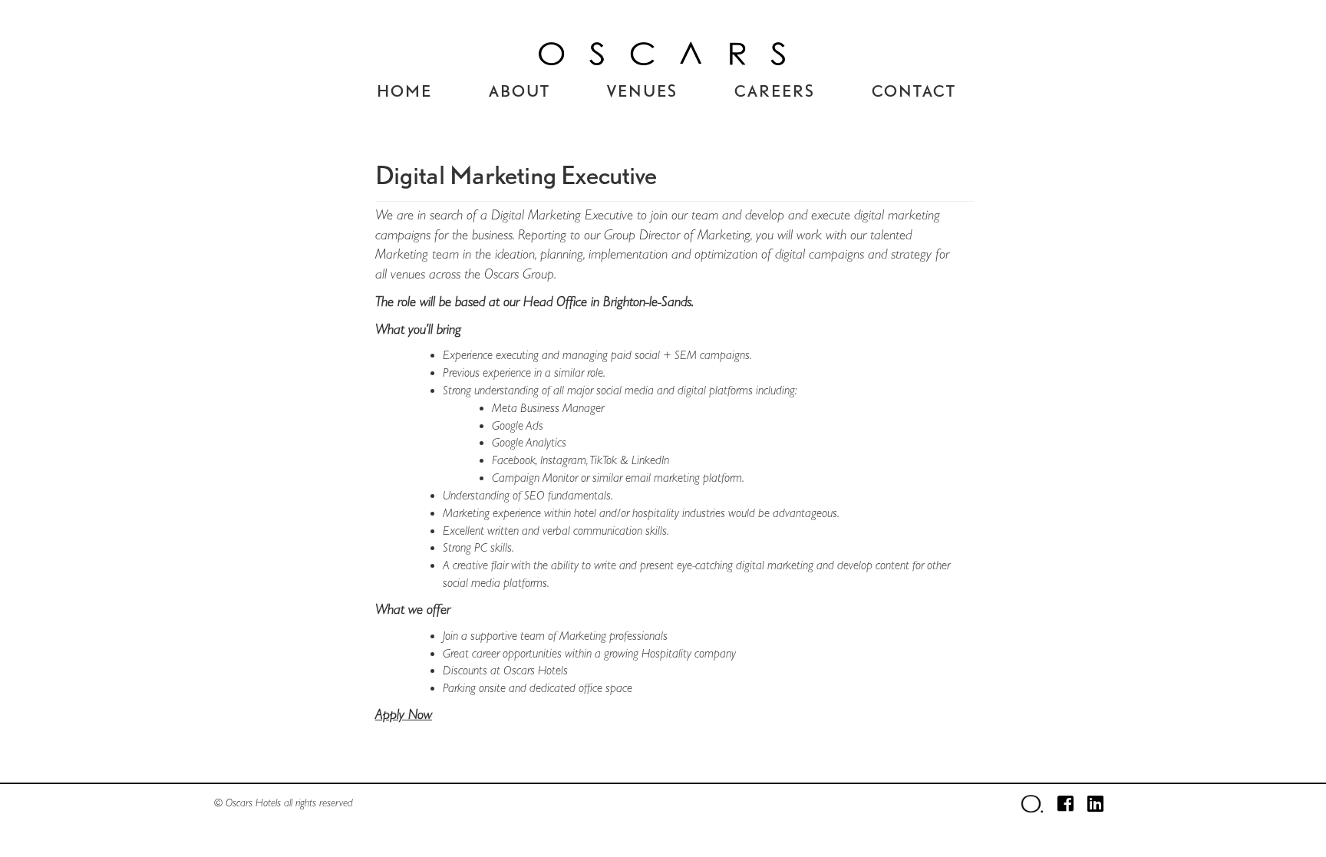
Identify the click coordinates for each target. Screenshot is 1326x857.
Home (404, 90)
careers (774, 90)
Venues (642, 90)
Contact (914, 90)
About (519, 90)
